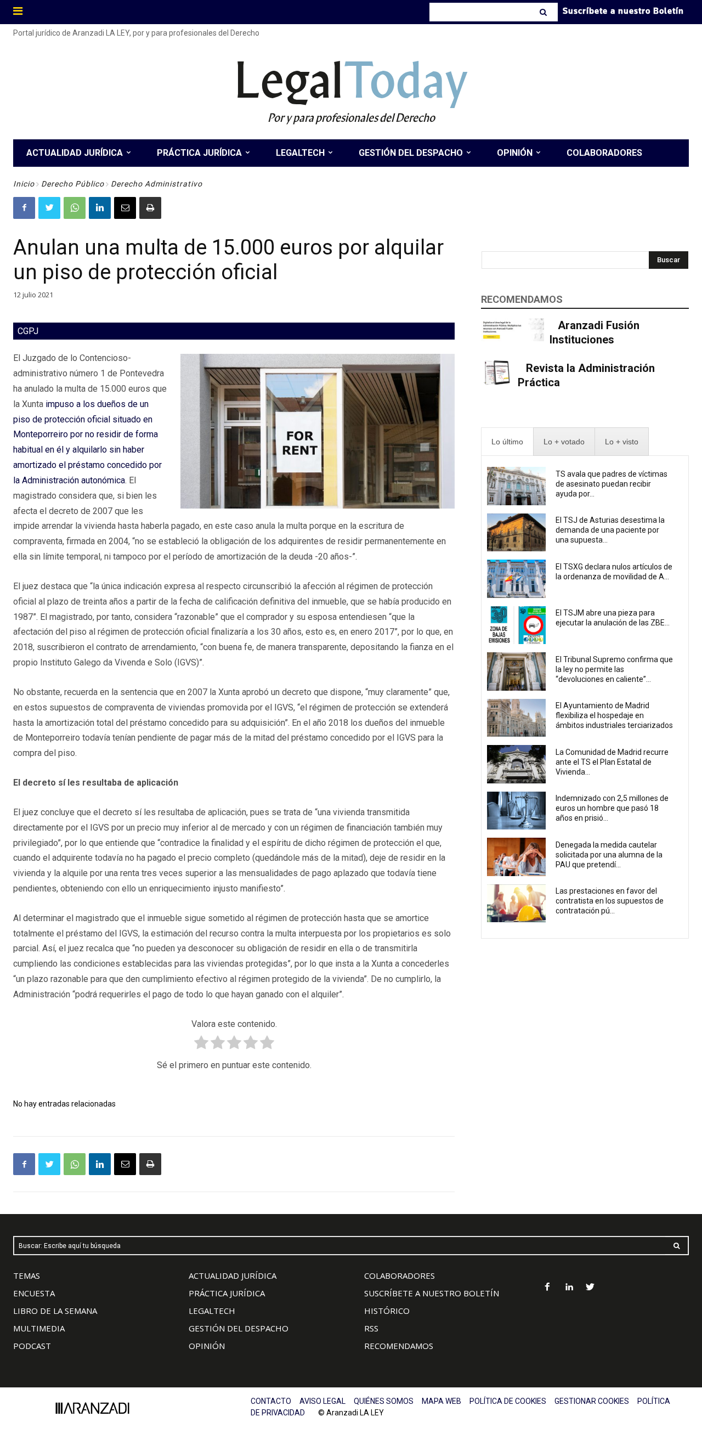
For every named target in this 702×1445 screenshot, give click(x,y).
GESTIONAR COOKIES (591, 1401)
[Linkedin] (100, 208)
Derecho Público (72, 183)
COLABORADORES (399, 1275)
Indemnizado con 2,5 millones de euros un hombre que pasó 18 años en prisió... (612, 808)
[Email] (125, 208)
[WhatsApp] (75, 208)
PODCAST (32, 1345)
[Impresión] (150, 208)
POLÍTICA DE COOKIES (507, 1401)
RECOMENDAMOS (398, 1345)
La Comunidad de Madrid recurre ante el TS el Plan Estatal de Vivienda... (612, 762)
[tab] (507, 441)
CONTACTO (271, 1401)
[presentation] (507, 441)
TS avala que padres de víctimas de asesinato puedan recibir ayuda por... (611, 484)
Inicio (24, 183)
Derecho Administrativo (156, 183)
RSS (371, 1328)
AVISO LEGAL (322, 1401)
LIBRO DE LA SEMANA (55, 1310)
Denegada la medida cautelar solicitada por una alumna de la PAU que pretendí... (609, 854)
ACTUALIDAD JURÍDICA (232, 1275)
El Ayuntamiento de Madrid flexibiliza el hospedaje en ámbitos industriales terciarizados (614, 715)
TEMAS (26, 1275)
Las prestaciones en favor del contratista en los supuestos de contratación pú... (610, 901)
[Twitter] (49, 208)
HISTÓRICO (387, 1310)
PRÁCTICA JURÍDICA (227, 1293)
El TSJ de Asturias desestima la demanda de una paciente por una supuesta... (610, 530)
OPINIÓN (207, 1345)
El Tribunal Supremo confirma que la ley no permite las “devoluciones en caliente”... (614, 669)
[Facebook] (24, 208)
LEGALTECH (212, 1310)
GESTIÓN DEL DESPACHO (238, 1328)
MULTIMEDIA (39, 1328)
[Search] (544, 12)
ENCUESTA (34, 1293)
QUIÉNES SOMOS (384, 1401)
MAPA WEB (441, 1401)
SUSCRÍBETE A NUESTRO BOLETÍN (431, 1293)
